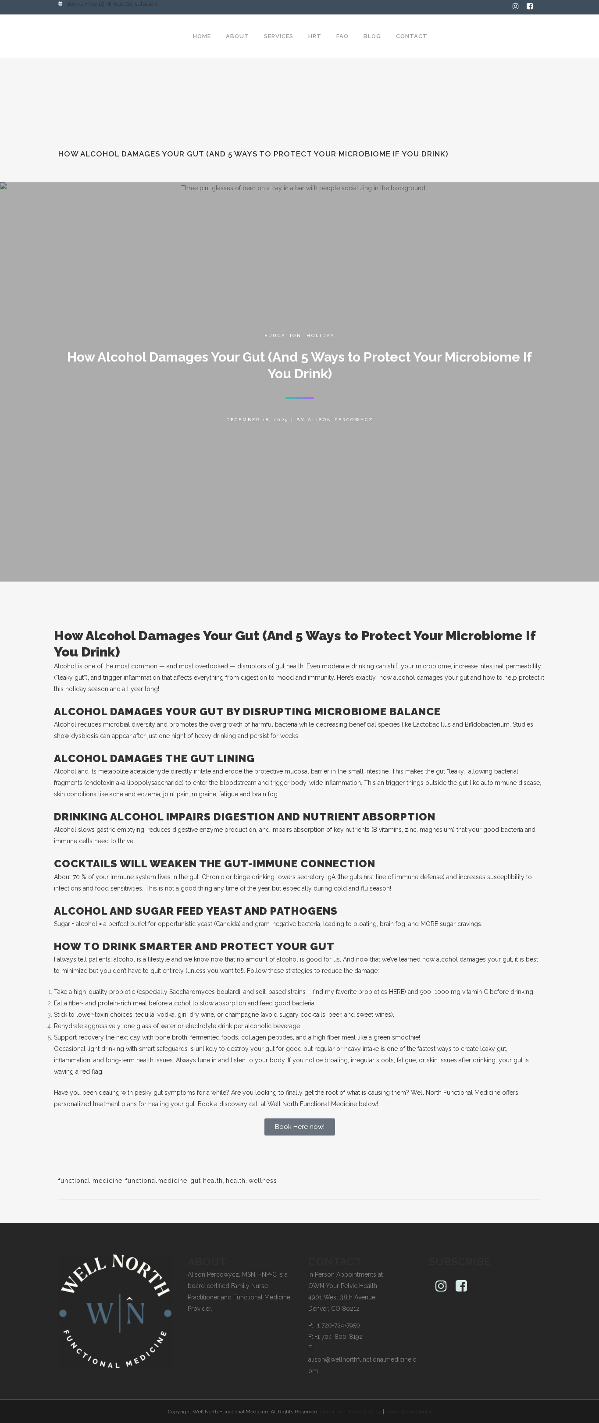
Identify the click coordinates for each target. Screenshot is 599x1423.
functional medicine (90, 1180)
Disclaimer (332, 1412)
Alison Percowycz (340, 419)
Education (283, 335)
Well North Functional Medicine (455, 1092)
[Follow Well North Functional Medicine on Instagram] (520, 7)
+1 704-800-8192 (339, 1336)
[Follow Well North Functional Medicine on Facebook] (534, 7)
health (236, 1180)
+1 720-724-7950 (337, 1325)
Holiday (321, 335)
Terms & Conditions (408, 1412)
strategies (299, 970)
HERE (396, 991)
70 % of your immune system (114, 876)
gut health (206, 1180)
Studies (523, 724)
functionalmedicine (156, 1180)
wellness (263, 1180)
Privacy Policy (365, 1412)
